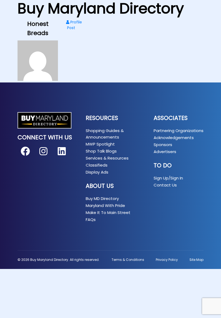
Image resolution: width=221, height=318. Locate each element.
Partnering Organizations (178, 130)
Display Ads (97, 172)
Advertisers (165, 151)
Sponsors (163, 144)
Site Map (196, 259)
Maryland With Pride (105, 205)
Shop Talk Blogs (101, 151)
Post (70, 27)
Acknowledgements (174, 137)
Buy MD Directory (102, 198)
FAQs (91, 219)
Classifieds (97, 165)
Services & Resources (107, 158)
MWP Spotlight (100, 144)
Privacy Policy (167, 259)
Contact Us (165, 185)
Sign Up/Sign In (168, 178)
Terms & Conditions (128, 259)
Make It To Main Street (108, 212)
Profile (75, 22)
